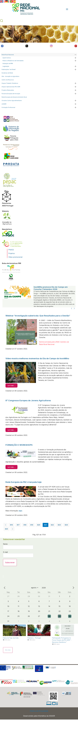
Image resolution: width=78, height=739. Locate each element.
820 (38, 525)
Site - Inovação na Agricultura (10, 76)
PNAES (11, 250)
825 (6, 529)
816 (11, 525)
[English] (1, 1)
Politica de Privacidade (39, 711)
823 (59, 525)
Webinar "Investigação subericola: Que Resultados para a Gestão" (37, 315)
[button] (67, 9)
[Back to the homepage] (25, 9)
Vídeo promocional (15, 257)
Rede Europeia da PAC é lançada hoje (23, 482)
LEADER (4, 104)
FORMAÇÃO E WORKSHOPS (18, 445)
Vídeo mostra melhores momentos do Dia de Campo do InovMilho (37, 358)
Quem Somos (7, 58)
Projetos (11, 253)
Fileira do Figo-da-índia (10, 638)
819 (31, 525)
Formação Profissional (8, 107)
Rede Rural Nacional (8, 54)
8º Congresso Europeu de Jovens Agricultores (28, 400)
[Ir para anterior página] (5, 525)
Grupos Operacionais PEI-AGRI (11, 86)
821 (45, 525)
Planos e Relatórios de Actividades (13, 60)
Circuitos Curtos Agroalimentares (12, 100)
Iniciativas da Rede (7, 73)
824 (66, 525)
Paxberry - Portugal (34, 638)
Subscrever (10, 562)
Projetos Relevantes (8, 90)
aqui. (20, 511)
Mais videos (7, 650)
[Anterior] (71, 309)
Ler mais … (11, 385)
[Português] (12, 1)
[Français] (4, 1)
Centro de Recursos (8, 80)
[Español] (14, 1)
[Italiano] (9, 1)
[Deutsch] (6, 1)
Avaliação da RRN (8, 63)
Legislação (6, 66)
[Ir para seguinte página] (12, 529)
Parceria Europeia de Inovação (11, 93)
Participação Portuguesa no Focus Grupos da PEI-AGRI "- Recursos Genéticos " (61, 640)
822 (52, 525)
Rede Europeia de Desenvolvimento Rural (14, 97)
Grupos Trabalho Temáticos (10, 83)
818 (25, 525)
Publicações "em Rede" (9, 69)
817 (18, 525)
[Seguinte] (74, 309)
